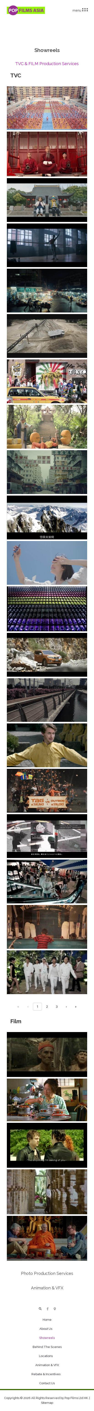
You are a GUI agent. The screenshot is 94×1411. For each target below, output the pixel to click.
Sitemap (47, 1402)
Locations (46, 1356)
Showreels (47, 1338)
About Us (45, 1328)
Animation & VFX (47, 1365)
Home (47, 1319)
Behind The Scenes (47, 1347)
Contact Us (47, 1383)
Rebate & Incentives (45, 1374)
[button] (40, 1309)
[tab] (47, 64)
